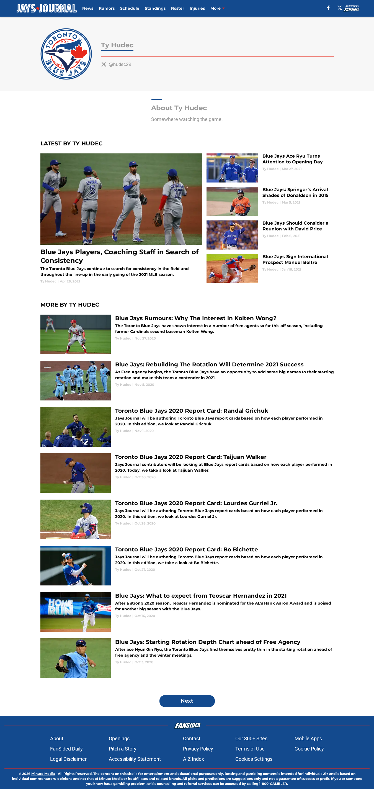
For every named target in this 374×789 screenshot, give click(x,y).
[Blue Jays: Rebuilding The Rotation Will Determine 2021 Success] (187, 380)
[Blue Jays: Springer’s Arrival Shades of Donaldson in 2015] (270, 201)
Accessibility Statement (135, 759)
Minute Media (43, 774)
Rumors (107, 8)
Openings (119, 738)
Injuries (197, 8)
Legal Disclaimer (68, 759)
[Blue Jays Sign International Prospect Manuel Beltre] (270, 268)
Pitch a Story (122, 749)
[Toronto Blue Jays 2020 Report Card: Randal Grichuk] (187, 427)
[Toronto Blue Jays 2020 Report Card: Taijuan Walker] (187, 473)
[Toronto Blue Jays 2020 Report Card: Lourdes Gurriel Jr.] (187, 519)
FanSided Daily (66, 749)
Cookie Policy (309, 749)
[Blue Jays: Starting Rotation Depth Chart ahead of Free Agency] (187, 658)
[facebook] (328, 8)
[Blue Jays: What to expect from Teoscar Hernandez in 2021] (187, 612)
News (87, 8)
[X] (339, 8)
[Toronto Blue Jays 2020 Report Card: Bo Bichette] (187, 565)
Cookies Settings (253, 759)
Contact (191, 738)
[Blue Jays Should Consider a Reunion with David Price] (270, 235)
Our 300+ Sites (251, 738)
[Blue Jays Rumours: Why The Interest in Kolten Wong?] (187, 334)
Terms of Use (250, 749)
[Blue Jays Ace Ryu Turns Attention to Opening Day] (270, 168)
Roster (177, 8)
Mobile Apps (308, 738)
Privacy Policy (198, 749)
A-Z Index (193, 759)
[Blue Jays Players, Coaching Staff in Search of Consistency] (121, 218)
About (56, 738)
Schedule (129, 8)
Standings (155, 8)
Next (187, 701)
